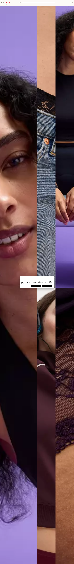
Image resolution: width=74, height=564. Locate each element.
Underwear (2, 4)
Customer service (3, 0)
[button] (46, 147)
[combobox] (37, 2)
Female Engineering (7, 4)
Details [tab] (37, 277)
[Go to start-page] (8, 2)
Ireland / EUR (71, 0)
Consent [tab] (26, 277)
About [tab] (48, 277)
